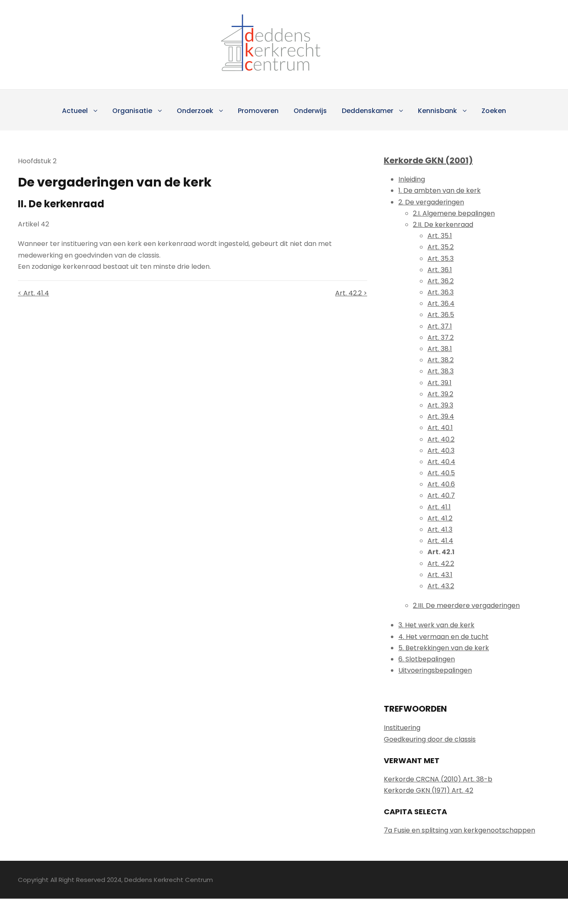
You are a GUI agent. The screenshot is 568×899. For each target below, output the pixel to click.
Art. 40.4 (441, 462)
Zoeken (494, 110)
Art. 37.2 (440, 337)
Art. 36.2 (440, 281)
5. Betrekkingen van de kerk (443, 648)
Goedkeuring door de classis (430, 739)
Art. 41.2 (439, 518)
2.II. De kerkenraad (443, 224)
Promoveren (258, 110)
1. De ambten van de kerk (439, 190)
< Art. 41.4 (33, 293)
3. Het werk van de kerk (436, 625)
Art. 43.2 (440, 586)
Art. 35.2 (440, 247)
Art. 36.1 (439, 270)
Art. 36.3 (440, 292)
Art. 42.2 (440, 563)
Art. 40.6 (441, 484)
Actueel (75, 110)
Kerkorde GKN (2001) (428, 160)
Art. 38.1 (439, 349)
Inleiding (411, 179)
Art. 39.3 (440, 405)
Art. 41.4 (440, 540)
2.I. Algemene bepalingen (454, 213)
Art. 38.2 (440, 360)
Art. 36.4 (440, 303)
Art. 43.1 (439, 575)
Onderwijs (310, 110)
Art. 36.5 (440, 314)
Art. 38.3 (440, 371)
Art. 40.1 (440, 427)
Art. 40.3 (440, 450)
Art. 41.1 (439, 507)
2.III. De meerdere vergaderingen (466, 605)
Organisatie (132, 110)
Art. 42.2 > (351, 293)
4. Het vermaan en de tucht (443, 636)
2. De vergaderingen (431, 202)
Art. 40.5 (441, 473)
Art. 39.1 (439, 383)
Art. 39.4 (440, 416)
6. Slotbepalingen (426, 659)
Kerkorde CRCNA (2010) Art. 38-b (438, 779)
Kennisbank (437, 110)
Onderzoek (195, 110)
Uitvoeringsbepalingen (435, 670)
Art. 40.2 (440, 439)
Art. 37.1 (439, 326)
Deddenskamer (367, 110)
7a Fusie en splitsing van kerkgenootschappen (459, 830)
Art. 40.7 (441, 495)
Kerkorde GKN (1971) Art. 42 (428, 790)
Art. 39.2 (440, 394)
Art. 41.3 (439, 529)
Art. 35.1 (439, 236)
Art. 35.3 (440, 258)
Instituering (402, 727)
